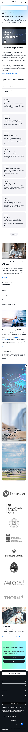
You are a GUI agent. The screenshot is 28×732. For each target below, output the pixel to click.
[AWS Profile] (25, 2)
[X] (2, 717)
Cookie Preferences (6, 726)
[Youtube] (13, 717)
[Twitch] (10, 717)
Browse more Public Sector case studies (11, 361)
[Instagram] (8, 717)
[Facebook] (4, 717)
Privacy (3, 723)
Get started (4, 277)
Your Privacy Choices (16, 723)
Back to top (13, 720)
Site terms (8, 723)
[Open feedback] (26, 366)
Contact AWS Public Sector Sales (9, 73)
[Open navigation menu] (2, 2)
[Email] (17, 717)
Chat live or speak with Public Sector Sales (12, 636)
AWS (3, 12)
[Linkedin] (6, 717)
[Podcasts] (15, 717)
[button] (7, 8)
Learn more (4, 346)
